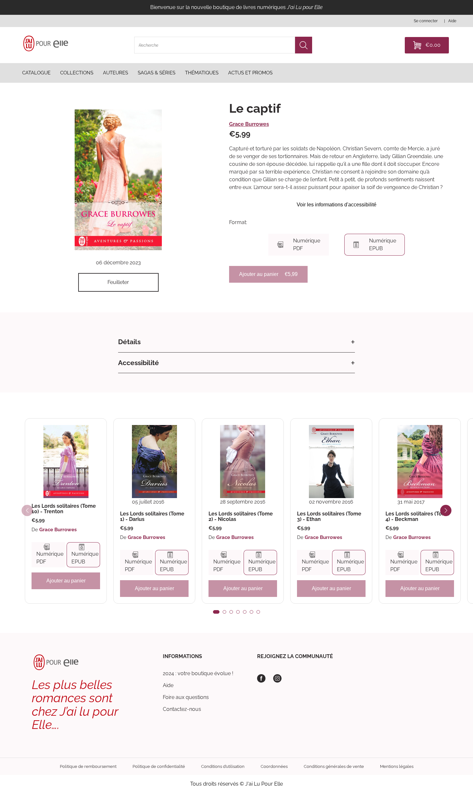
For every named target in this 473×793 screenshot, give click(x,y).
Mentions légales (396, 766)
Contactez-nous (182, 709)
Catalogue (36, 73)
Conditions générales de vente (334, 766)
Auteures (115, 73)
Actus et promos (250, 73)
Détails (129, 342)
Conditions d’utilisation (223, 766)
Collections (76, 73)
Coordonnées (274, 766)
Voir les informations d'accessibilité (336, 204)
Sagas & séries (156, 73)
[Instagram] (277, 678)
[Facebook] (261, 678)
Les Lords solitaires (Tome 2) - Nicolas (241, 516)
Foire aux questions (186, 697)
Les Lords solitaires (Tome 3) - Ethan (329, 516)
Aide (168, 685)
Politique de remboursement (88, 766)
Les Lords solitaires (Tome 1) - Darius (152, 516)
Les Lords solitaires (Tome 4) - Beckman (417, 516)
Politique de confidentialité (159, 766)
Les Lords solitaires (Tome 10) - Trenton (64, 509)
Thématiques (201, 73)
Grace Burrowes (249, 124)
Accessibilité (138, 363)
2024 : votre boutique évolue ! (198, 673)
